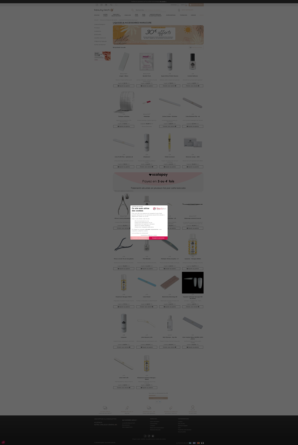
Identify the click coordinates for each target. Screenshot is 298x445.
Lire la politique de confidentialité (140, 233)
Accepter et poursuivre (158, 238)
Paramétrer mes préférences (140, 238)
